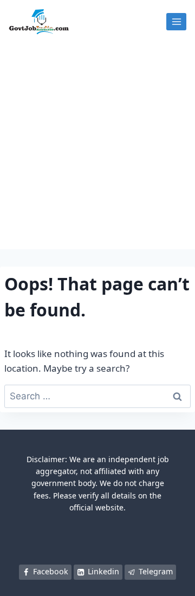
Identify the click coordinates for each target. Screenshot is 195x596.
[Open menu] (176, 21)
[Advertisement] (97, 146)
